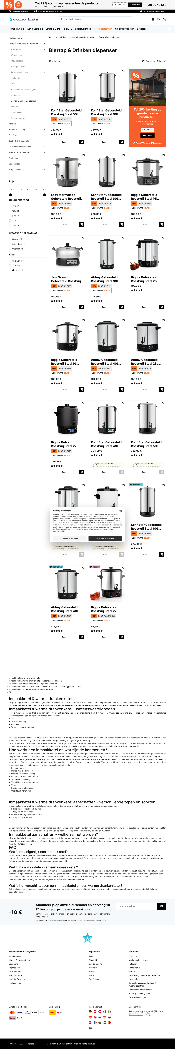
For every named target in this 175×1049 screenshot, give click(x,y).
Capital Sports (95, 964)
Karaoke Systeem (17, 979)
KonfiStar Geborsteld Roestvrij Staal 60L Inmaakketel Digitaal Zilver (106, 197)
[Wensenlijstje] (158, 19)
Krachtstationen (16, 975)
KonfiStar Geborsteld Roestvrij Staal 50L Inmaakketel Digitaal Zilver (66, 112)
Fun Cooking (14, 135)
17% (15, 211)
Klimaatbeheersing (17, 129)
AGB (21, 1044)
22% (15, 220)
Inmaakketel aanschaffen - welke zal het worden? (31, 689)
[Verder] (169, 29)
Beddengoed (14, 164)
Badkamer (13, 158)
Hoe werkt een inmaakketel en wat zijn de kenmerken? (33, 683)
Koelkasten (16, 49)
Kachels (12, 124)
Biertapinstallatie (18, 66)
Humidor (15, 106)
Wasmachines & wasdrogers (23, 89)
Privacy (12, 1044)
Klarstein (93, 968)
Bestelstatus (134, 968)
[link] (67, 87)
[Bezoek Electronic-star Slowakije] (95, 1017)
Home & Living (60, 37)
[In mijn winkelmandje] (81, 142)
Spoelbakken (16, 112)
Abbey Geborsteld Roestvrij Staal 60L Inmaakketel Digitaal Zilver (106, 279)
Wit (17, 266)
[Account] (153, 19)
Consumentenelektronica (20, 146)
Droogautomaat (16, 971)
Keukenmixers (15, 983)
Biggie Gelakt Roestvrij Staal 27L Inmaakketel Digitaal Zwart (66, 444)
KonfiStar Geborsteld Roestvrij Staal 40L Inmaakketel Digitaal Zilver (106, 444)
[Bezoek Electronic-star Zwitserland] (99, 1011)
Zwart (18, 270)
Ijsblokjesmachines (19, 72)
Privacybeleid (146, 1013)
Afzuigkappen (17, 61)
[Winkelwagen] (164, 19)
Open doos (18, 244)
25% (15, 225)
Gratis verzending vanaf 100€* (50, 11)
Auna (91, 956)
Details (64, 142)
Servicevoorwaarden (136, 1015)
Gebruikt (17, 249)
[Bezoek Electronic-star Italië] (109, 1011)
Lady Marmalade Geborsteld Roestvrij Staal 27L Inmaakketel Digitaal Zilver (67, 197)
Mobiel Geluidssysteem (19, 960)
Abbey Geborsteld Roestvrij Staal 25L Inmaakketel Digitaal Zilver (146, 361)
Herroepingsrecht (137, 979)
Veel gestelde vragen (138, 960)
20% (15, 216)
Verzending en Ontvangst (140, 989)
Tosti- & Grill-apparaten (19, 141)
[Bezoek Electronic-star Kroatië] (90, 1022)
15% (15, 206)
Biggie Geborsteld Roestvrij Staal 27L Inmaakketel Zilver (104, 609)
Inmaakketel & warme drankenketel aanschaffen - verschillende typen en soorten (45, 686)
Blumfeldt (93, 960)
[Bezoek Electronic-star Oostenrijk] (95, 1011)
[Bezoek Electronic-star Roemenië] (95, 1022)
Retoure (132, 971)
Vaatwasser (16, 95)
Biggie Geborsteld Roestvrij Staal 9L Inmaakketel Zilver (64, 361)
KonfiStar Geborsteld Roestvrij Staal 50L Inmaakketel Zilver (146, 444)
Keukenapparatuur (17, 38)
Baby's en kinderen (17, 169)
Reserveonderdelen (19, 118)
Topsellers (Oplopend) (156, 61)
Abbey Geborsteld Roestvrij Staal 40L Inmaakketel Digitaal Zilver (106, 361)
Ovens (13, 83)
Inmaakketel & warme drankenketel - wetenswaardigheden (35, 681)
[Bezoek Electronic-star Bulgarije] (99, 1022)
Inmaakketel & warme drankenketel (24, 678)
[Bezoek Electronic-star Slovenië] (90, 1028)
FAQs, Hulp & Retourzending (155, 11)
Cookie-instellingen (137, 997)
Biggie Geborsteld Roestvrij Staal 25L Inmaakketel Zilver (144, 279)
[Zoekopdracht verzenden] (61, 19)
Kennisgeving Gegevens (139, 993)
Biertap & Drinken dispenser (23, 101)
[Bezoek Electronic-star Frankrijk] (104, 1011)
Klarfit (91, 975)
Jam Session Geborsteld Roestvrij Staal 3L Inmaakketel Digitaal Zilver (66, 279)
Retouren (133, 964)
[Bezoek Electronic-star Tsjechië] (99, 1017)
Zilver (19, 261)
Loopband (13, 964)
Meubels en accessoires (19, 152)
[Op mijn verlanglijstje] (83, 71)
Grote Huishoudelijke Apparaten (23, 43)
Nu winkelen (135, 5)
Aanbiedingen (105, 29)
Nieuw (17, 239)
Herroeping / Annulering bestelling (144, 975)
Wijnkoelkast (16, 55)
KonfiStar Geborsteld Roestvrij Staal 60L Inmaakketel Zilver (106, 112)
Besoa (91, 971)
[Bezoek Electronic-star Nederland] (104, 1022)
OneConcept (94, 979)
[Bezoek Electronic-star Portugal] (109, 1022)
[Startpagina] (52, 37)
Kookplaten (16, 78)
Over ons (133, 956)
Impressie (31, 1044)
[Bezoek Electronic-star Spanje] (90, 1017)
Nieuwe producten (124, 29)
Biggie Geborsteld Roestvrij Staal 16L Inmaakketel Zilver (144, 197)
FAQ (10, 692)
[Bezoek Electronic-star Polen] (109, 1017)
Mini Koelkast (15, 956)
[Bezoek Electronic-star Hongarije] (104, 1017)
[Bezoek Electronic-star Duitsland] (90, 1011)
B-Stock (141, 29)
